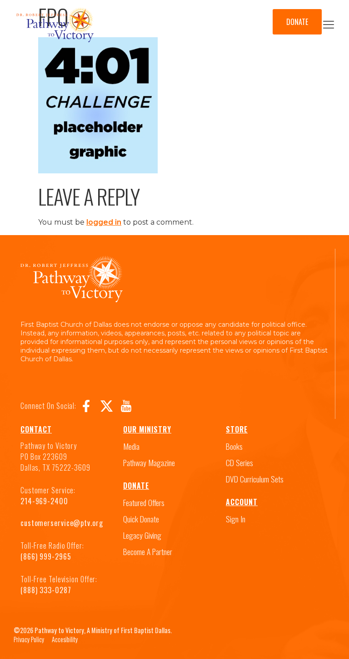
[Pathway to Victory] (55, 26)
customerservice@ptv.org (61, 522)
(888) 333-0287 (45, 590)
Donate (136, 485)
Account (242, 502)
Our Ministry (147, 429)
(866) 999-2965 (45, 556)
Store (237, 429)
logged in (103, 222)
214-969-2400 (44, 501)
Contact (36, 429)
